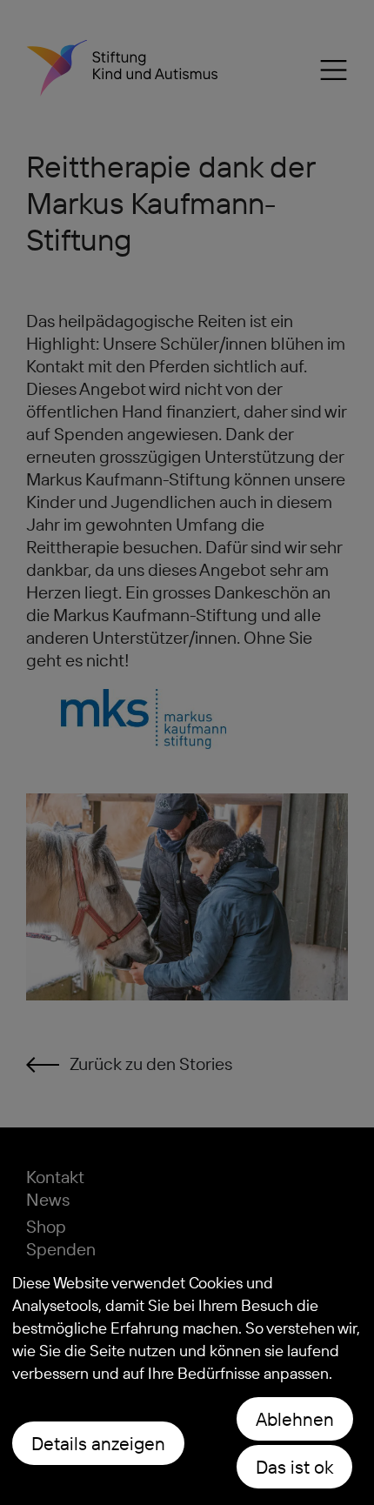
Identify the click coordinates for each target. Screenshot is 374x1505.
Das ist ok (294, 1466)
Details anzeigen (98, 1443)
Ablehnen (295, 1419)
